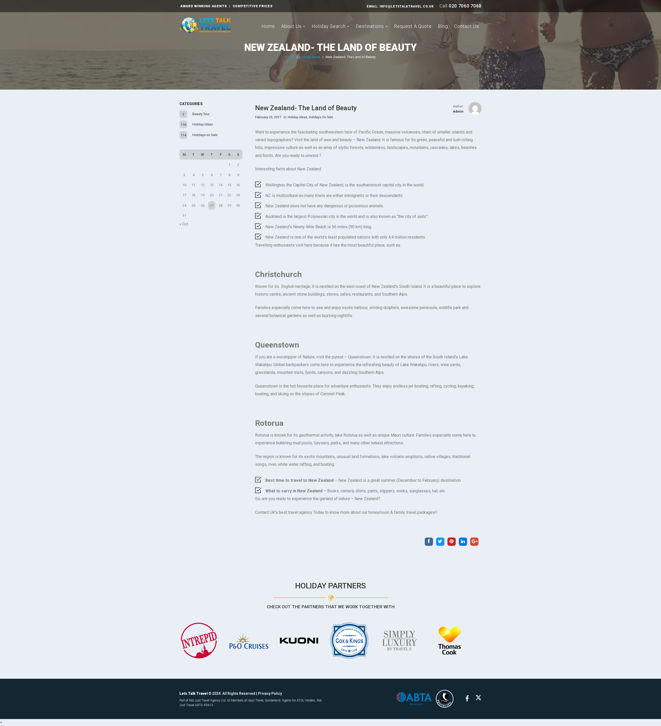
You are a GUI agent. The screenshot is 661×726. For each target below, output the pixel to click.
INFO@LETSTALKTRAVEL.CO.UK (407, 6)
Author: (458, 106)
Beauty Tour (201, 114)
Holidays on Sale (204, 135)
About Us (291, 26)
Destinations (370, 26)
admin (458, 111)
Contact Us (466, 26)
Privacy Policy (270, 693)
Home (268, 26)
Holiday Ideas (310, 57)
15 (229, 185)
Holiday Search (329, 26)
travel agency (300, 512)
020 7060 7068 (465, 6)
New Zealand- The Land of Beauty (330, 47)
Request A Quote (413, 26)
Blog (443, 26)
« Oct (183, 224)
